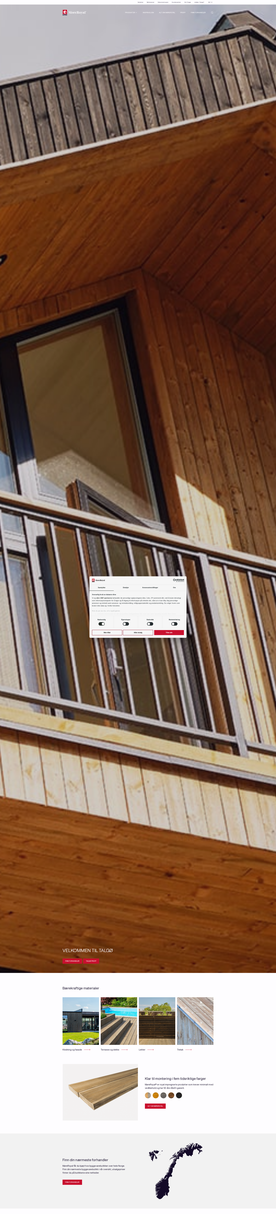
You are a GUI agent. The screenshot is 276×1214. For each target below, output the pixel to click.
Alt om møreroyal (155, 1106)
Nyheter (140, 2)
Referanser (150, 2)
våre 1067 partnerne (104, 598)
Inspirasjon (148, 12)
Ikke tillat (107, 632)
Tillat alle (169, 632)
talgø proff (91, 961)
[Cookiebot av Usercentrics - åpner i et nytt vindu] (174, 580)
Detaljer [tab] (126, 587)
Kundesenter (176, 2)
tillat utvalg (138, 632)
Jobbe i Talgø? (199, 2)
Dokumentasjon (163, 2)
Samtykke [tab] (101, 587)
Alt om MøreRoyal (167, 12)
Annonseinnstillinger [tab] (150, 587)
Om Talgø (187, 2)
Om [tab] (174, 587)
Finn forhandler (198, 12)
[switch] (126, 624)
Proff (183, 12)
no (209, 2)
